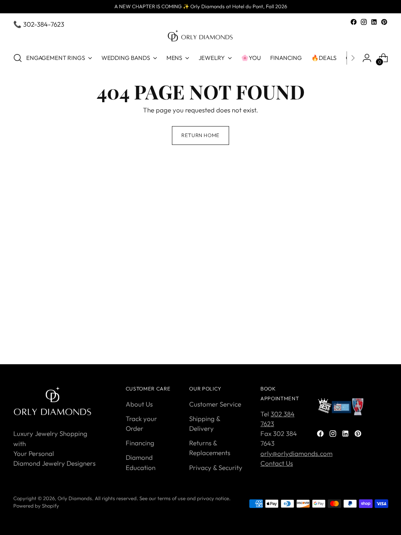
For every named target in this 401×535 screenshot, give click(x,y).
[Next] (353, 58)
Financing (140, 443)
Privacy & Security (215, 467)
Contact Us (276, 463)
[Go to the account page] (367, 58)
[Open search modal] (17, 58)
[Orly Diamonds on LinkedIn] (374, 21)
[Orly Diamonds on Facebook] (353, 21)
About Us (139, 404)
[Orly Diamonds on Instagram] (363, 21)
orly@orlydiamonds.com (296, 453)
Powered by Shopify (36, 505)
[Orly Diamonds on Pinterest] (384, 21)
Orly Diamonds (75, 498)
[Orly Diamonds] (200, 36)
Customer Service (215, 404)
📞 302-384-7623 (38, 24)
